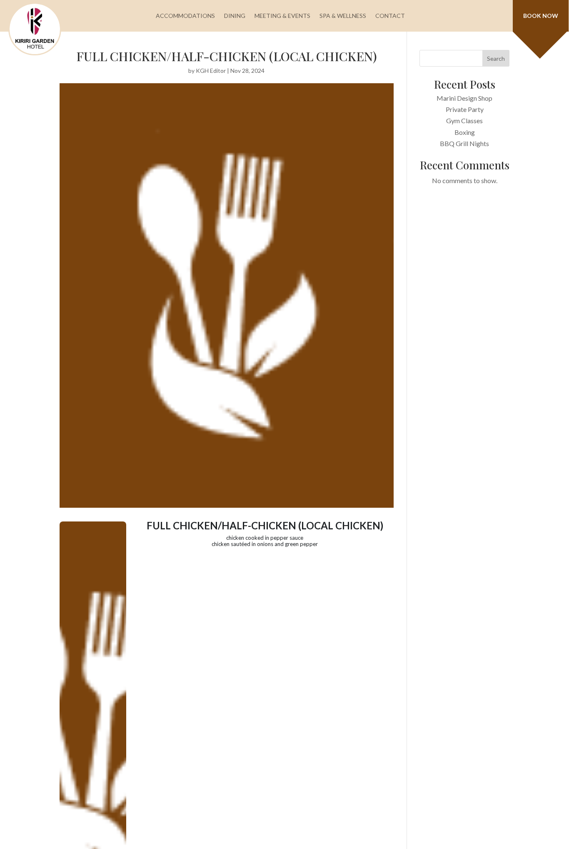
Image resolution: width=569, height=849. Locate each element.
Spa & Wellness (342, 15)
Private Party (465, 109)
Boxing (464, 132)
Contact (390, 15)
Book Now (540, 15)
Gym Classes (464, 120)
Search (496, 58)
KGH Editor (211, 70)
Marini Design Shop (464, 98)
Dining (234, 15)
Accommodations (185, 15)
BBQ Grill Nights (464, 143)
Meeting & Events (282, 15)
